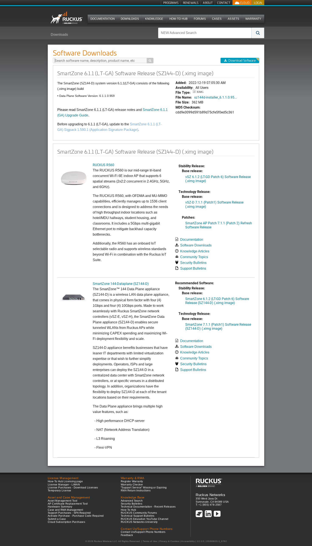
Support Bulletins (193, 268)
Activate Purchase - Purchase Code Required (76, 515)
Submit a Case (57, 519)
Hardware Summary (60, 506)
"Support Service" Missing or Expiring (144, 487)
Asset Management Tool (62, 500)
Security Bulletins (193, 263)
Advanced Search (132, 500)
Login (258, 2)
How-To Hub (178, 18)
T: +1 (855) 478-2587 (209, 504)
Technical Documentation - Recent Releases (148, 506)
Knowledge (154, 18)
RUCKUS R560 (103, 165)
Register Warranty (132, 481)
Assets (233, 18)
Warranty (253, 18)
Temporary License (59, 490)
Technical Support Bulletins (138, 515)
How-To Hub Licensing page (65, 481)
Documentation (102, 18)
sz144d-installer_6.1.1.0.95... (215, 97)
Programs (170, 2)
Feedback (127, 535)
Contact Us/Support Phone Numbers (143, 531)
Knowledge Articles (194, 251)
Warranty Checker (132, 484)
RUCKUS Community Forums (139, 512)
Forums (200, 18)
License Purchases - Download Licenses (73, 487)
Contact (223, 2)
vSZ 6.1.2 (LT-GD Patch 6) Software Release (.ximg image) (218, 178)
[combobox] (205, 33)
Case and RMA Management (65, 509)
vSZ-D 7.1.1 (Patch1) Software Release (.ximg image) (214, 204)
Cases (217, 18)
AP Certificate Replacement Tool (68, 503)
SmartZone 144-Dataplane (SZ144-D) (121, 283)
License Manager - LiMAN (64, 484)
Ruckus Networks (210, 495)
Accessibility (188, 541)
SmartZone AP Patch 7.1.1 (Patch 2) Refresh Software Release (218, 225)
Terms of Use (150, 541)
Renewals (191, 2)
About (208, 2)
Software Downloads (196, 245)
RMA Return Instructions (135, 490)
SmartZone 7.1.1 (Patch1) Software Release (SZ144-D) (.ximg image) (218, 326)
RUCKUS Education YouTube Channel (145, 519)
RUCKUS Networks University (139, 522)
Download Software (242, 60)
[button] (258, 33)
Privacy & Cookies (169, 541)
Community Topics (194, 257)
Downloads (130, 18)
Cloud (244, 2)
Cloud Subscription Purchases (66, 522)
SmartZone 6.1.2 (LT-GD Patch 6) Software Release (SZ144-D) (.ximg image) (217, 300)
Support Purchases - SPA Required (69, 512)
